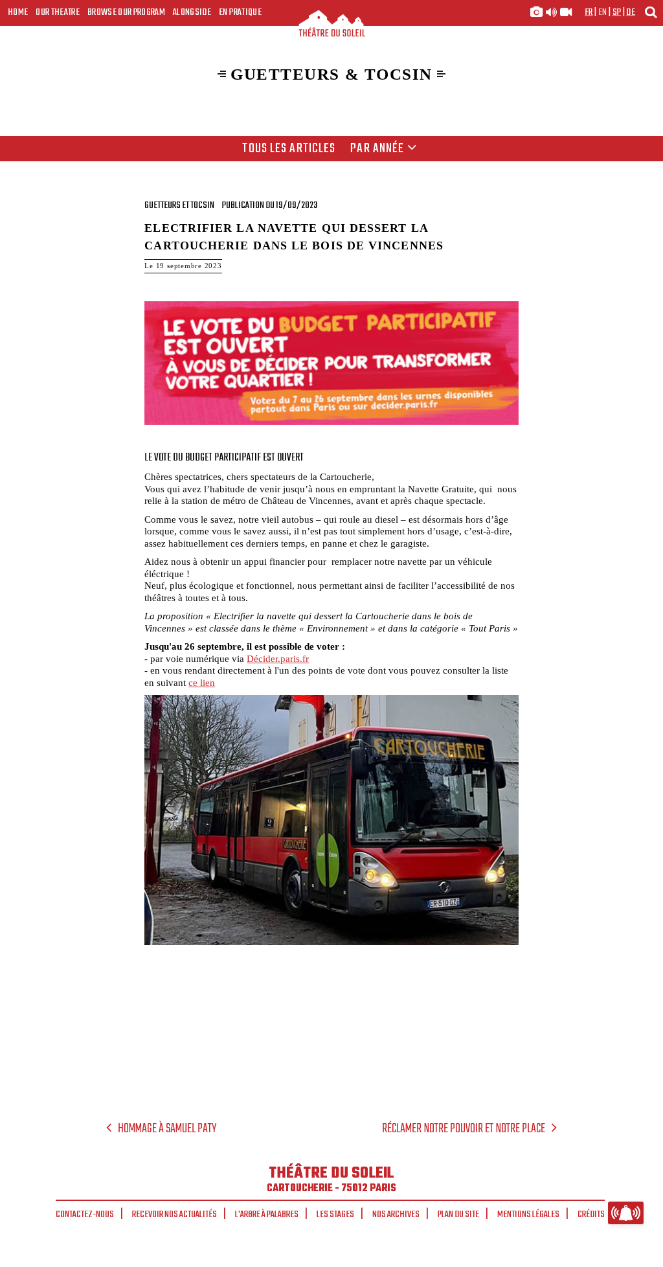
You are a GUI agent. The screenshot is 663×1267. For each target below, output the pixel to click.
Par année (377, 149)
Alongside (192, 12)
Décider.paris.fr (278, 658)
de (630, 12)
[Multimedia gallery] (551, 12)
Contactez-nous (85, 1214)
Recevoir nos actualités (174, 1214)
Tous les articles (288, 149)
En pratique (240, 12)
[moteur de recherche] (651, 12)
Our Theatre (58, 12)
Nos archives (396, 1214)
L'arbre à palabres (266, 1214)
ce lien (201, 682)
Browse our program (126, 12)
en (602, 12)
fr (589, 12)
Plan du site (458, 1214)
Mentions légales (528, 1214)
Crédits (591, 1214)
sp (617, 12)
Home (18, 12)
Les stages (335, 1214)
